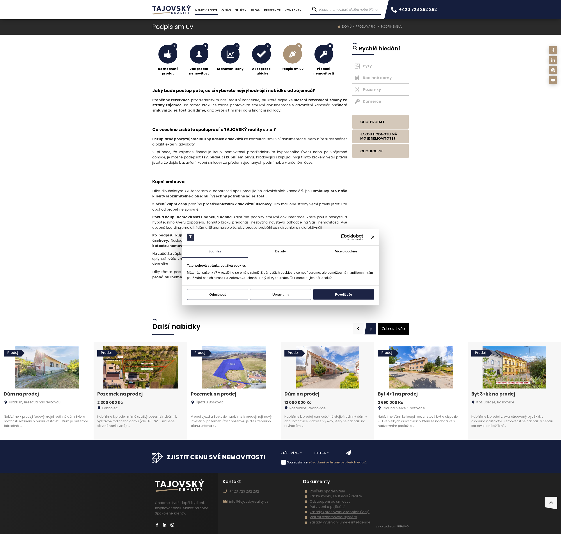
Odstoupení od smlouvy (330, 501)
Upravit (278, 294)
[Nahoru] (550, 503)
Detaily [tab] (280, 251)
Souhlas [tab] (214, 251)
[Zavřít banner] (372, 237)
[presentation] (358, 329)
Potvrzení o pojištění (327, 506)
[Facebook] (553, 50)
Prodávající (366, 26)
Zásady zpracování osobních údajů (339, 511)
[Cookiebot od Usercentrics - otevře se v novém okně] (344, 237)
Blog (255, 10)
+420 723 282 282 (418, 9)
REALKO (403, 526)
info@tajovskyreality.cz (248, 501)
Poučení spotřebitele (327, 491)
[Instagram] (553, 70)
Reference (272, 10)
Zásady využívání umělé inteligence (340, 522)
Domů (347, 26)
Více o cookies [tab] (346, 251)
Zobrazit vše (393, 328)
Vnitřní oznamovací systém (333, 517)
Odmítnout (217, 294)
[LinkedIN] (553, 60)
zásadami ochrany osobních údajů (337, 462)
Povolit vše (343, 294)
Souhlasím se (297, 462)
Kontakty (293, 10)
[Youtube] (553, 80)
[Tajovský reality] (171, 9)
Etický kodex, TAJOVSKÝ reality (336, 496)
